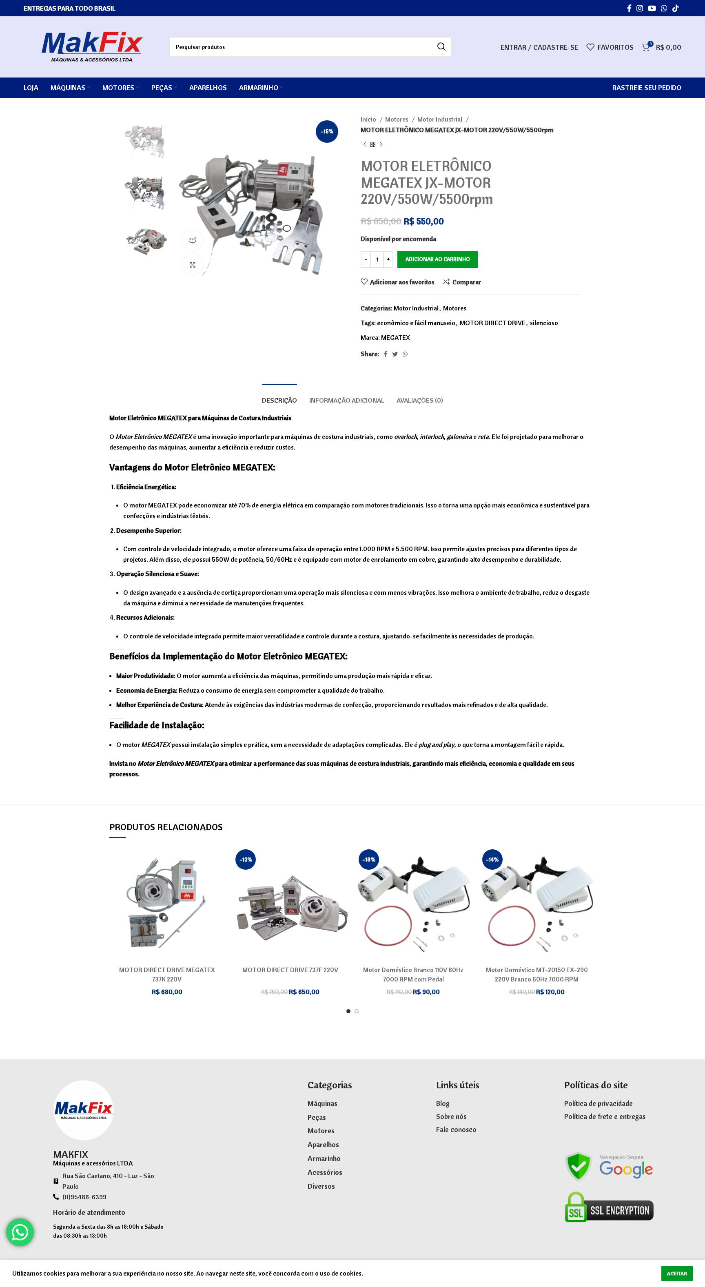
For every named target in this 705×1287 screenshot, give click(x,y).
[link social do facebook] (629, 8)
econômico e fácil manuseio (416, 323)
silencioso (544, 323)
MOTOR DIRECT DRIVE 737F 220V (290, 970)
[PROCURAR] (441, 47)
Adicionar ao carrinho (438, 259)
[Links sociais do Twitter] (395, 354)
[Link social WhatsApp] (664, 8)
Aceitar (677, 1273)
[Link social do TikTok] (675, 8)
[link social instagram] (639, 8)
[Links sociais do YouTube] (651, 8)
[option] (147, 136)
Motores (397, 119)
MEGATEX (395, 337)
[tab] (279, 396)
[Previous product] (365, 145)
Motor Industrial (440, 119)
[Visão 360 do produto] (192, 240)
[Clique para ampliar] (192, 265)
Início (369, 119)
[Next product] (381, 145)
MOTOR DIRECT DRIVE (492, 323)
